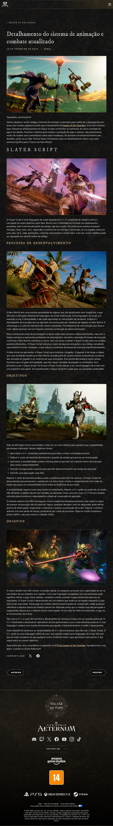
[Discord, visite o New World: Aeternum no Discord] (34, 739)
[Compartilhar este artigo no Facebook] (38, 656)
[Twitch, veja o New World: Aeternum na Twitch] (42, 739)
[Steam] (80, 794)
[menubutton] (109, 4)
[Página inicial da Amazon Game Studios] (56, 761)
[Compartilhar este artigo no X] (30, 656)
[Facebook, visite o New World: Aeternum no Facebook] (56, 739)
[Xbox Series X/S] (57, 794)
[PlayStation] (33, 794)
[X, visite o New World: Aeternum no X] (49, 739)
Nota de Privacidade (51, 804)
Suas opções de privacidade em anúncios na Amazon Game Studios (54, 806)
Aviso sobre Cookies (68, 804)
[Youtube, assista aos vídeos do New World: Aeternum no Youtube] (64, 739)
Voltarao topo (56, 706)
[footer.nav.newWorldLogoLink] (57, 730)
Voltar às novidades (22, 22)
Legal (40, 804)
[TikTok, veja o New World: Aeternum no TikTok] (79, 739)
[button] (56, 84)
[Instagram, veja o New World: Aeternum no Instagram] (72, 739)
